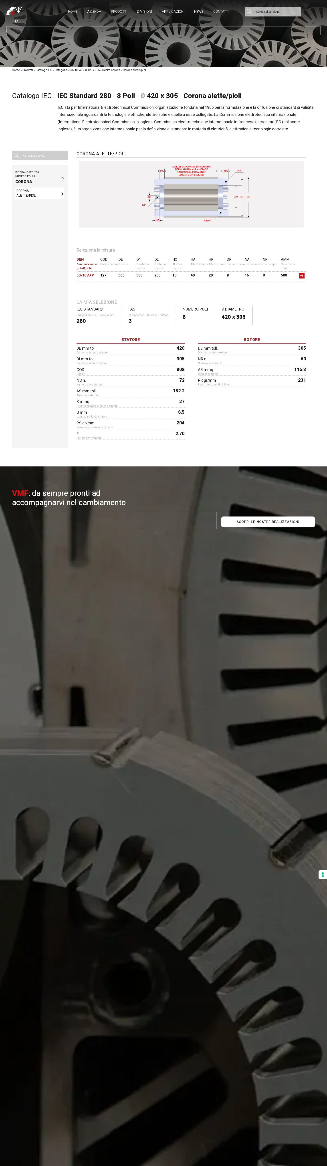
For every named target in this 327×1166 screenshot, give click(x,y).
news (199, 11)
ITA (16, 21)
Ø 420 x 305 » (93, 70)
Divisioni (144, 11)
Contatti (221, 11)
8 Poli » (79, 70)
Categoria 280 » (65, 70)
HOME (72, 11)
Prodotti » (28, 70)
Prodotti (119, 11)
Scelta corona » (112, 70)
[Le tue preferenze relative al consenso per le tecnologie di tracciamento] (323, 874)
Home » (17, 70)
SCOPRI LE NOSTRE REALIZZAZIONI (268, 521)
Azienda (94, 11)
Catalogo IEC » (45, 70)
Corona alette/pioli (135, 70)
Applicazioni (173, 11)
